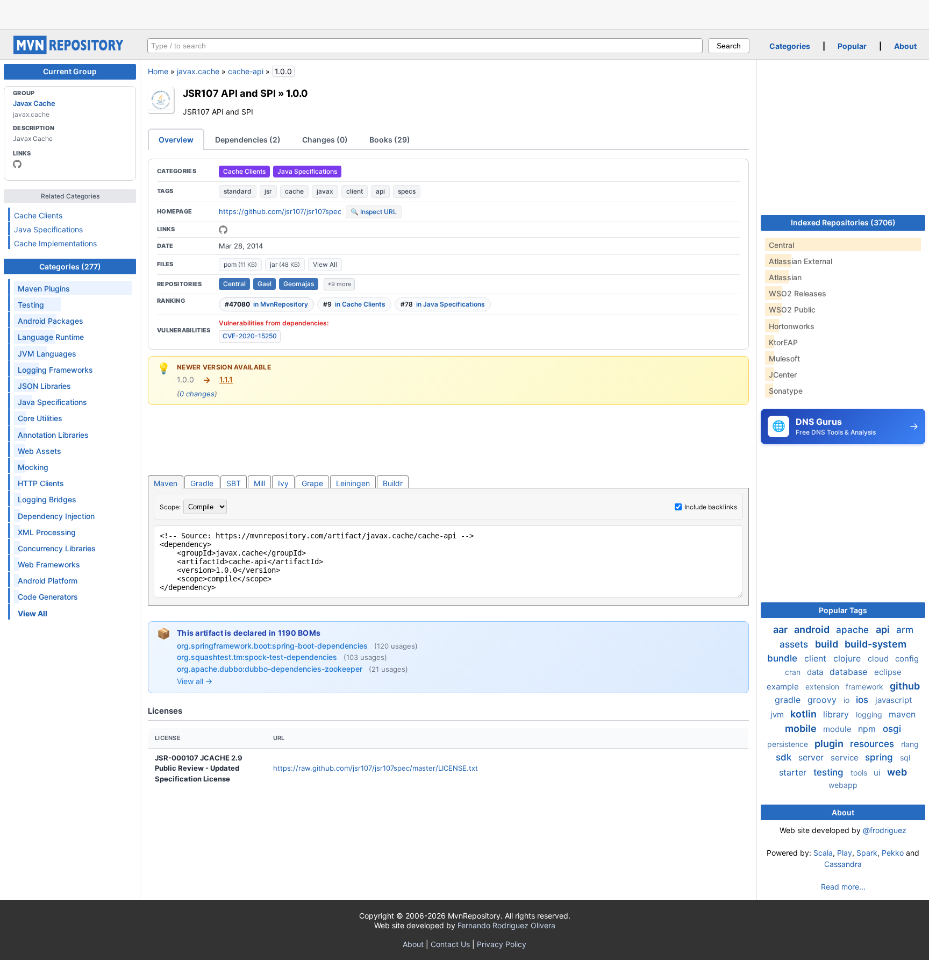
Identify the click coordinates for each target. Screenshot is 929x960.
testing (829, 772)
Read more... (843, 886)
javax (325, 191)
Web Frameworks (49, 564)
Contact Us (450, 944)
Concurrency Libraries (57, 548)
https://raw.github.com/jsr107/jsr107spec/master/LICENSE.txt (375, 768)
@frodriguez (884, 830)
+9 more (339, 284)
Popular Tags (843, 610)
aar (781, 629)
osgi (892, 728)
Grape (312, 483)
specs (407, 191)
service (846, 757)
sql (905, 757)
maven (902, 714)
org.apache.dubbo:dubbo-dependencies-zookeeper (271, 668)
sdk (785, 757)
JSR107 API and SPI (229, 93)
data (816, 672)
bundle (783, 658)
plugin (830, 743)
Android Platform (47, 580)
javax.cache (198, 71)
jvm (778, 714)
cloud (879, 658)
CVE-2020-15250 (250, 336)
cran (794, 672)
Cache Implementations (55, 243)
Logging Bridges (47, 499)
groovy (823, 699)
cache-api (245, 71)
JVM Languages (47, 353)
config (907, 658)
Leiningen (353, 483)
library (837, 714)
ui (878, 772)
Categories (789, 46)
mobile (802, 728)
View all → (194, 681)
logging (870, 714)
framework (865, 686)
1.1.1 (226, 379)
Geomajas (298, 284)
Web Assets (39, 451)
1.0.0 (297, 93)
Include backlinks (710, 507)
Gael (264, 284)
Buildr (393, 483)
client (354, 191)
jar (285, 264)
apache (853, 629)
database (850, 671)
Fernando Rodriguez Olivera (506, 925)
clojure (848, 658)
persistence (788, 744)
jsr (268, 191)
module (838, 729)
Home (158, 71)
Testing (31, 304)
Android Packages (50, 320)
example (784, 686)
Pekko (893, 852)
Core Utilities (40, 418)
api (380, 191)
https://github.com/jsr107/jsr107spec (280, 211)
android (813, 629)
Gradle (201, 483)
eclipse (888, 672)
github (905, 686)
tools (860, 772)
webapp (842, 785)
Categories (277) (70, 266)
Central (234, 284)
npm (868, 728)
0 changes (197, 393)
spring (880, 757)
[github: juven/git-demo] (223, 229)
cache (294, 191)
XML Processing (47, 532)
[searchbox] (425, 45)
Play (844, 852)
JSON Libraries (44, 385)
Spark (866, 852)
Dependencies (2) (248, 139)
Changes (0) (325, 139)
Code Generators (48, 596)
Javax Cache (34, 103)
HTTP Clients (41, 483)
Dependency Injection (56, 516)
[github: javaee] (17, 164)
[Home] (69, 51)
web (897, 772)
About (905, 46)
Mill (259, 483)
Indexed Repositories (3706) (843, 222)
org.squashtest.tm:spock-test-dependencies (258, 657)
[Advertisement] (464, 13)
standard (238, 191)
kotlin (804, 714)
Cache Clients (38, 215)
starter (794, 772)
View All (325, 264)
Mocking (33, 467)
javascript (893, 700)
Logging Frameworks (55, 369)
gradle (789, 699)
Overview (176, 139)
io (848, 700)
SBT (233, 483)
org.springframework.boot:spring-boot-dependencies (273, 645)
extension (823, 686)
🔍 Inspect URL (374, 212)
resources (873, 743)
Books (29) (389, 139)
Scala (823, 852)
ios (863, 699)
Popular (852, 46)
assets (795, 644)
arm (904, 629)
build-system (875, 644)
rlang (910, 744)
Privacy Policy (501, 944)
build (827, 644)
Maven (165, 483)
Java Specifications (48, 229)
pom (240, 264)
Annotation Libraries (53, 434)
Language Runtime (51, 337)
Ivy (283, 483)
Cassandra (843, 864)
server (812, 757)
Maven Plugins (44, 288)
